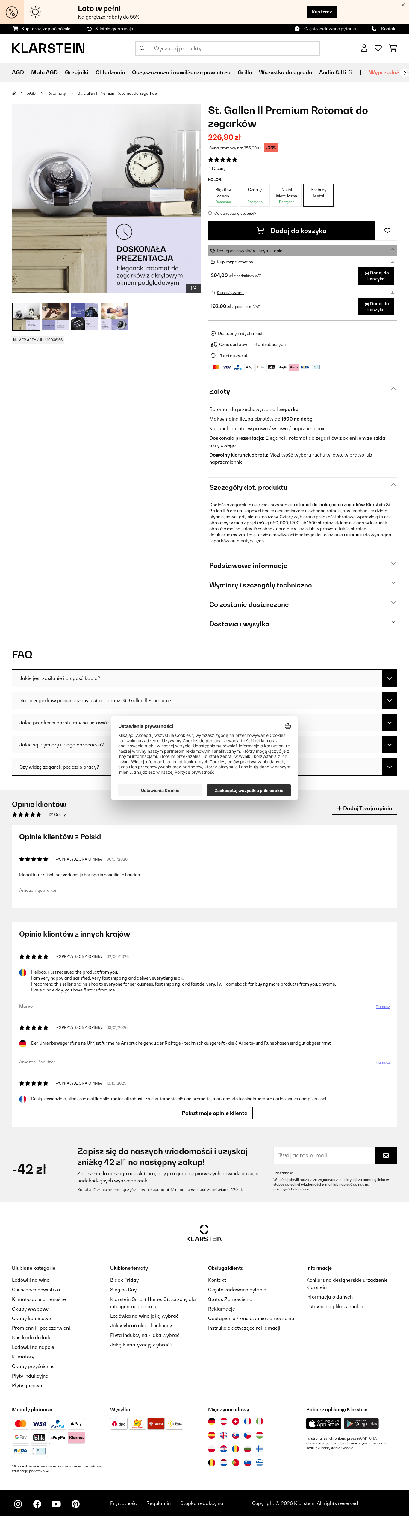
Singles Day (123, 1290)
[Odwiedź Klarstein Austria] (223, 1421)
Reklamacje (221, 1309)
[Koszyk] (393, 48)
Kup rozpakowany (235, 261)
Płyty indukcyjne (30, 1376)
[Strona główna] (19, 93)
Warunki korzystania (323, 1448)
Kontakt (389, 28)
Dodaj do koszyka (298, 231)
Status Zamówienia (230, 1299)
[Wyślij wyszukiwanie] (142, 48)
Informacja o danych (329, 1297)
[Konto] (364, 48)
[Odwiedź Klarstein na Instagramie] (18, 1504)
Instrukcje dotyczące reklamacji (244, 1328)
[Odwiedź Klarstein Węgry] (259, 1435)
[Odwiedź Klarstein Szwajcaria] (235, 1421)
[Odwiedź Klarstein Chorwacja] (223, 1448)
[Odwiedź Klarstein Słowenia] (247, 1462)
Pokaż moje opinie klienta (214, 1113)
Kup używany (230, 292)
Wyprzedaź (384, 72)
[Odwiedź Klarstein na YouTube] (56, 1504)
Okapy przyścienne (33, 1366)
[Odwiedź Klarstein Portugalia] (235, 1462)
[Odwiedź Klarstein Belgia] (211, 1462)
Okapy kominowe (31, 1318)
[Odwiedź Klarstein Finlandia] (259, 1448)
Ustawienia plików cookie (334, 1306)
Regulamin (158, 1503)
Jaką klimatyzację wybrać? (141, 1345)
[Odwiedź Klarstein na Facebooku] (37, 1504)
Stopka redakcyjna (201, 1503)
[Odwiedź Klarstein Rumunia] (235, 1448)
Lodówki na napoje (33, 1347)
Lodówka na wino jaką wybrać (144, 1316)
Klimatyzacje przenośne (39, 1299)
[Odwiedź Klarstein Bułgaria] (247, 1448)
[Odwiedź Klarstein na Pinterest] (75, 1504)
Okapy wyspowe (30, 1309)
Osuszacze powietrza (36, 1290)
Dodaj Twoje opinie (367, 808)
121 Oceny (216, 168)
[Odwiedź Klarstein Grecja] (259, 1463)
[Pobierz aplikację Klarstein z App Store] (324, 1423)
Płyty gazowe (27, 1385)
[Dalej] (404, 72)
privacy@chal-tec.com (291, 1189)
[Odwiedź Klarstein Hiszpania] (211, 1435)
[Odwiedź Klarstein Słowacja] (235, 1435)
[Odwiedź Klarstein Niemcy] (211, 1421)
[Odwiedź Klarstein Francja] (247, 1421)
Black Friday (124, 1280)
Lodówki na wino (30, 1280)
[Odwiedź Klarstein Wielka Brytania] (223, 1435)
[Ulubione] (378, 48)
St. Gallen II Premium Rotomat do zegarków (118, 93)
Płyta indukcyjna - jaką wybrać (145, 1335)
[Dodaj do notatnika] (387, 230)
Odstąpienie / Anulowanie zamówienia (251, 1318)
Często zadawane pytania (330, 28)
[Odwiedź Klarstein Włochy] (259, 1421)
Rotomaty (57, 93)
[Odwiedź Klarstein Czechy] (247, 1435)
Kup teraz (322, 11)
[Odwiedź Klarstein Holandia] (223, 1462)
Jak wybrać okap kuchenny (141, 1325)
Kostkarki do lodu (31, 1337)
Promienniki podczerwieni (41, 1328)
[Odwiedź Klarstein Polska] (211, 1448)
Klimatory (23, 1357)
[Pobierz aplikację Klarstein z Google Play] (361, 1423)
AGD (32, 93)
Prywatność (283, 1173)
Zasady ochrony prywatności (354, 1443)
